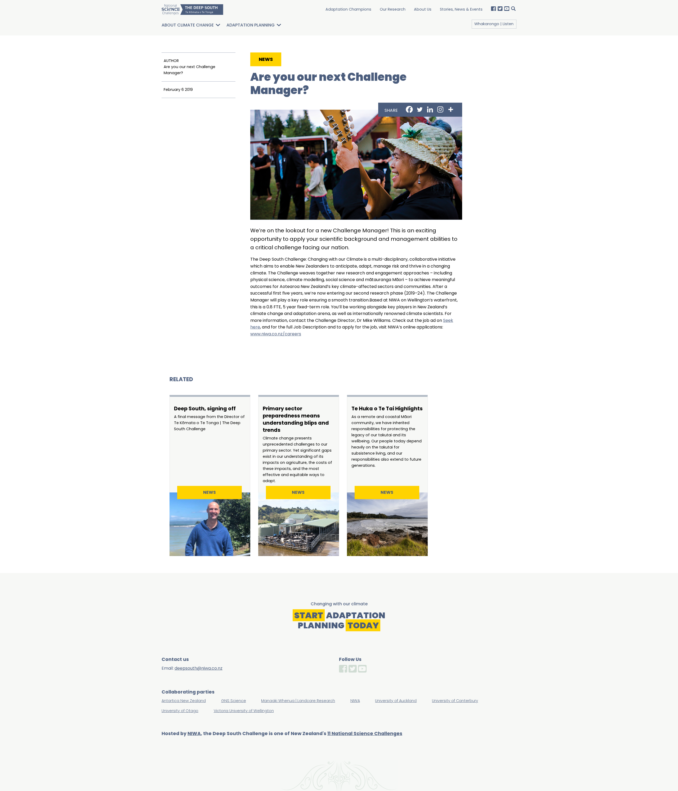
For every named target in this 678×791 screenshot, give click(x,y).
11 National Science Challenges (364, 733)
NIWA (194, 733)
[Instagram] (440, 109)
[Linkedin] (430, 109)
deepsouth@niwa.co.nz (198, 668)
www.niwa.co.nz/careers (275, 334)
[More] (450, 109)
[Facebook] (409, 109)
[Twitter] (419, 109)
